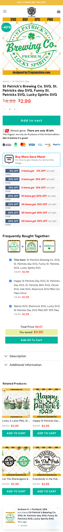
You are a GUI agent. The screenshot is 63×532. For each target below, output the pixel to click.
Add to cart (31, 120)
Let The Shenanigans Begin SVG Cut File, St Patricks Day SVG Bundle (16, 478)
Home (6, 81)
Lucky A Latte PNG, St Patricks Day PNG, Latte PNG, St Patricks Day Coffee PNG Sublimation (16, 420)
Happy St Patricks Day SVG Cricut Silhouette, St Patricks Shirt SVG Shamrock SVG (47, 420)
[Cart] (58, 11)
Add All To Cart (31, 340)
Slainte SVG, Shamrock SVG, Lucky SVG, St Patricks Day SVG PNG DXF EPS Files (37, 308)
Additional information (25, 365)
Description (18, 356)
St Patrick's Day (20, 81)
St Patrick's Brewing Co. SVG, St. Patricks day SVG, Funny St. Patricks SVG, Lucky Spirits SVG (37, 263)
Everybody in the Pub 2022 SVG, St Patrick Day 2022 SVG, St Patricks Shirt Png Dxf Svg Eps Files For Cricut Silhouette (47, 478)
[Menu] (5, 11)
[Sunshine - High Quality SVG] (32, 11)
